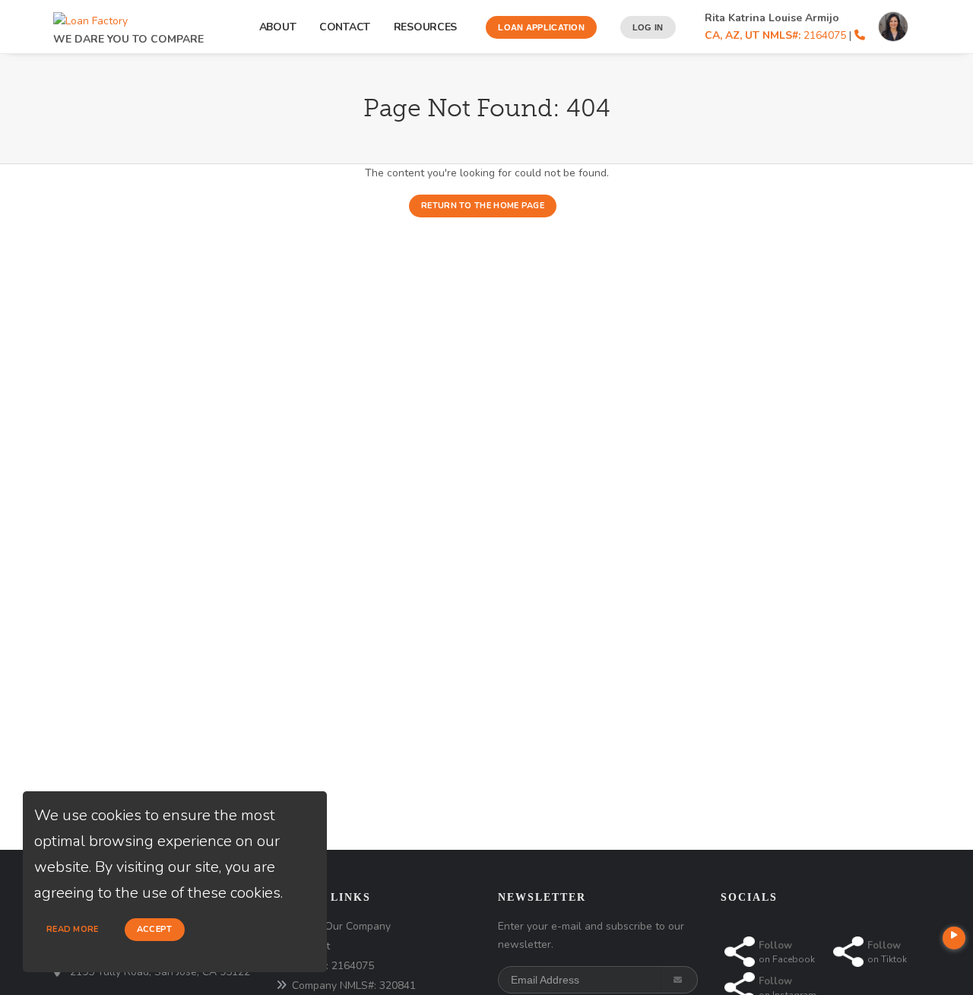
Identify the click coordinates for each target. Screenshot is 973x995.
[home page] (90, 17)
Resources (428, 27)
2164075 (775, 35)
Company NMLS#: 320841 (354, 985)
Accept (155, 929)
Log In (648, 27)
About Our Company (341, 926)
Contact (344, 27)
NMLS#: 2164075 (333, 966)
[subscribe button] (679, 979)
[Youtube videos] (954, 938)
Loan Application (541, 27)
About (277, 27)
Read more (72, 929)
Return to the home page (482, 205)
